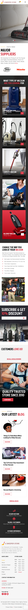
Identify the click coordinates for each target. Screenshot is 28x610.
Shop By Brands (6, 569)
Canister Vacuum (10, 141)
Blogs (3, 572)
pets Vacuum (8, 203)
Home (3, 560)
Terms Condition (18, 607)
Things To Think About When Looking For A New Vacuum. (12, 436)
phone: (7, 587)
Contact (4, 574)
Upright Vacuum (10, 110)
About (3, 562)
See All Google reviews (14, 359)
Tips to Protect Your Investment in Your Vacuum (13, 463)
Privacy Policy (9, 607)
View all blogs (14, 501)
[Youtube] (8, 594)
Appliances (4, 567)
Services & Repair (6, 565)
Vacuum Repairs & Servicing (12, 490)
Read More (7, 442)
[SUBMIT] (23, 318)
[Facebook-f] (3, 594)
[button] (27, 1)
